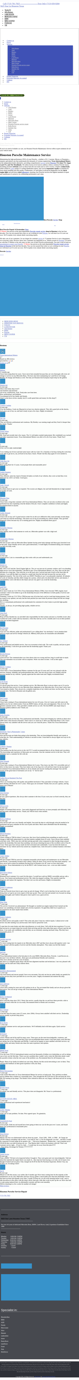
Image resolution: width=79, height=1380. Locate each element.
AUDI (2, 1322)
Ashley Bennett (5, 513)
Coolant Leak (2, 254)
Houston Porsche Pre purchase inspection (45, 224)
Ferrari (3, 1346)
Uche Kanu (4, 682)
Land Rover (4, 1343)
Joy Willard (4, 641)
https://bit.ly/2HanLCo (7, 259)
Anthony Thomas (6, 746)
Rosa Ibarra (4, 1023)
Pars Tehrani (4, 1010)
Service (55, 220)
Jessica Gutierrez (5, 917)
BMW (6, 330)
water (12, 168)
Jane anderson (4, 984)
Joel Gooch (4, 698)
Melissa (2, 370)
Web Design (37, 1376)
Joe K (2, 1171)
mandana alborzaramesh (8, 971)
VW (5, 336)
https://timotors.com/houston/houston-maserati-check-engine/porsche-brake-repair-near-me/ (12, 264)
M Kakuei (3, 1034)
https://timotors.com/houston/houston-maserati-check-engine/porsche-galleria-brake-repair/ (12, 266)
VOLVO (7, 325)
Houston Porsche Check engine (44, 223)
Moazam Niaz (4, 498)
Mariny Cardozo (5, 667)
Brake (55, 225)
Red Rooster (4, 628)
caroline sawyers (5, 939)
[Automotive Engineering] (13, 37)
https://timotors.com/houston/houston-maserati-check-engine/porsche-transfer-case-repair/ (11, 265)
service (43, 163)
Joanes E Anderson (6, 887)
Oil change (58, 225)
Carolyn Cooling (5, 405)
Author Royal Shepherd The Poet (11, 778)
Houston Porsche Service (17, 223)
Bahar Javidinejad (6, 997)
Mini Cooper (4, 1327)
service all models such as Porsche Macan (11, 225)
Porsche (45, 233)
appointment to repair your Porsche (11, 244)
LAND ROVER (9, 327)
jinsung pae (4, 385)
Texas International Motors (8, 355)
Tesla (2, 1349)
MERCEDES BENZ (11, 321)
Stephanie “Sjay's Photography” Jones (12, 732)
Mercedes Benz (5, 1317)
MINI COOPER (9, 334)
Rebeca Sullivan (5, 819)
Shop (26, 229)
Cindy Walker (4, 856)
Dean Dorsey (4, 1134)
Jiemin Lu (3, 565)
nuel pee (3, 952)
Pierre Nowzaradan (6, 1071)
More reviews (4, 1186)
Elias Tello (3, 902)
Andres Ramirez (5, 472)
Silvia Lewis (4, 806)
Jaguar (3, 1338)
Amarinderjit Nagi (6, 1121)
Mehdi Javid (4, 1050)
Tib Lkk (2, 418)
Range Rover (4, 1341)
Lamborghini (4, 1335)
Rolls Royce (4, 1352)
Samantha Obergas (6, 528)
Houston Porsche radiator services (29, 224)
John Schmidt (4, 761)
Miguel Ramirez (5, 834)
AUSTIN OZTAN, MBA (8, 1099)
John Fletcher (4, 793)
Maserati (3, 1333)
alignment (25, 172)
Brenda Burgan (5, 654)
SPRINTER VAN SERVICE (13, 323)
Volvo (2, 1330)
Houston (53, 163)
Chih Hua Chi (4, 461)
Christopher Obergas (7, 539)
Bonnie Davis (4, 1087)
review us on (4, 363)
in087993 (3, 587)
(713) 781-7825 (5, 1195)
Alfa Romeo (8, 329)
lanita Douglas (4, 715)
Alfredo (2, 554)
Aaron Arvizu (4, 1154)
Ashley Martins (5, 1110)
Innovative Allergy (6, 872)
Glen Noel (3, 613)
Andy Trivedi (4, 485)
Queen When (4, 431)
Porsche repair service (37, 231)
